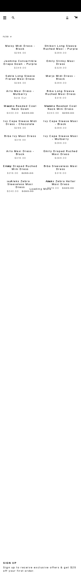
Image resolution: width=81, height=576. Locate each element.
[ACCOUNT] (67, 18)
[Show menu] (6, 18)
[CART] (76, 18)
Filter (6, 37)
